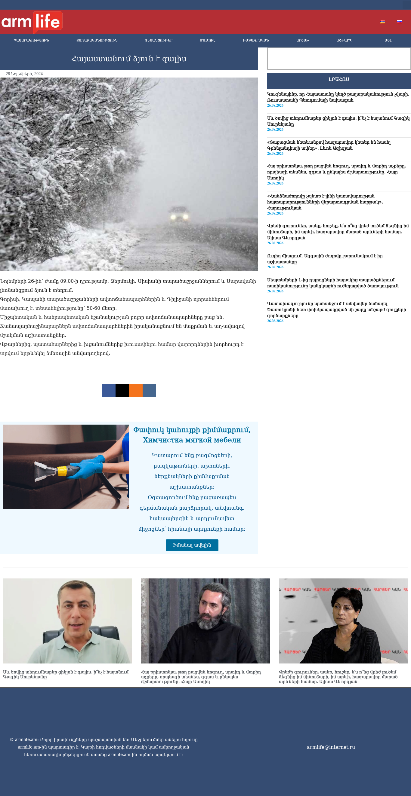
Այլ (388, 40)
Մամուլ (207, 40)
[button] (407, 5)
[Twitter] (355, 5)
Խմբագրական (256, 40)
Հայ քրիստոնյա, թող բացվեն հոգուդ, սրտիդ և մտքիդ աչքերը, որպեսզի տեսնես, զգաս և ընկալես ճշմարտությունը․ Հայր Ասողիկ (336, 171)
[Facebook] (346, 5)
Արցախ (302, 40)
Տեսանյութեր (158, 40)
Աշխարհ (343, 40)
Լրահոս (339, 79)
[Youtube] (365, 5)
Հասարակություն (31, 40)
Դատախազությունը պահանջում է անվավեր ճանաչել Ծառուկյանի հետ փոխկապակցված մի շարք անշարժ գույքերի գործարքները (336, 309)
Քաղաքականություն (97, 40)
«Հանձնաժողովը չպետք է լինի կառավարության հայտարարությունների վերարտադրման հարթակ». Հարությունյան (325, 201)
